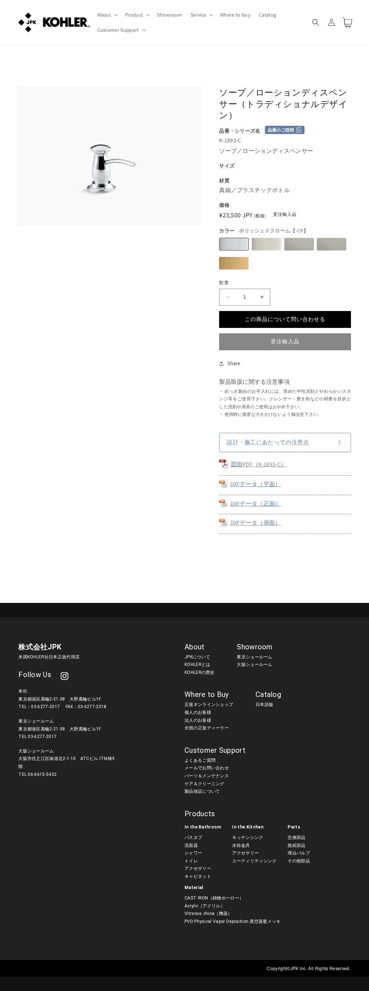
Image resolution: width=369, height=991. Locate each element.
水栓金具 (241, 845)
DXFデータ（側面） (255, 522)
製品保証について (202, 791)
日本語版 (264, 704)
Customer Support (214, 750)
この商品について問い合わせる (285, 319)
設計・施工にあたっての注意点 (268, 442)
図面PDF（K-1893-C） (259, 464)
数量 (224, 283)
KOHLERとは (197, 664)
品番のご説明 (281, 130)
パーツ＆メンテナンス (206, 775)
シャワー (193, 853)
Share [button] (233, 363)
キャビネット (197, 876)
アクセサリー (197, 868)
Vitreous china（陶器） (208, 913)
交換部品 (296, 837)
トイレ (191, 860)
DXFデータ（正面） (255, 503)
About (194, 647)
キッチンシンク (247, 837)
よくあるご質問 (199, 760)
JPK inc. (299, 968)
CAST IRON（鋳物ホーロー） (214, 898)
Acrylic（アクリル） (204, 905)
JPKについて (197, 656)
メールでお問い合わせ (206, 767)
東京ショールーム (254, 656)
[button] (107, 14)
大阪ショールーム (254, 664)
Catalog (268, 694)
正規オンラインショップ (209, 704)
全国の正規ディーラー (206, 727)
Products (199, 813)
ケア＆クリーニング (204, 783)
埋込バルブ (299, 853)
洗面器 (191, 845)
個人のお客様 (197, 712)
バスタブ (193, 837)
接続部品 (296, 845)
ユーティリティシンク (254, 860)
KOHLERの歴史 (199, 672)
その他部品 (299, 860)
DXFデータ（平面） (255, 484)
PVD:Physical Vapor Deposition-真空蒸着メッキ (232, 921)
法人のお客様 (197, 720)
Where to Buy (206, 694)
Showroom (255, 647)
